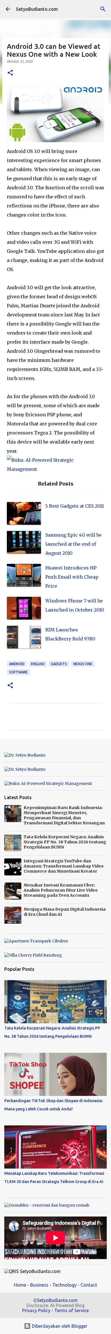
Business (39, 1284)
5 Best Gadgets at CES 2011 (74, 506)
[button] (10, 73)
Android (16, 664)
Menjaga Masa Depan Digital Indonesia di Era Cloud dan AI (65, 912)
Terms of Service (71, 1310)
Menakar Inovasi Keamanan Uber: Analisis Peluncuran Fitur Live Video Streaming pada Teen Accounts (61, 890)
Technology (64, 1284)
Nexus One (82, 664)
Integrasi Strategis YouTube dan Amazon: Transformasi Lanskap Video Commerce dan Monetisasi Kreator (64, 866)
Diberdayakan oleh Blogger (59, 1326)
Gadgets (59, 664)
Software (18, 672)
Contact (89, 1284)
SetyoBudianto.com (37, 9)
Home (20, 1284)
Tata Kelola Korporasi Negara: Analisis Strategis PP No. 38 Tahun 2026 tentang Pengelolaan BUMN (65, 842)
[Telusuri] (103, 9)
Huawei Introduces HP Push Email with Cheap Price (71, 577)
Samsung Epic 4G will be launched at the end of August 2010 (73, 544)
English (37, 664)
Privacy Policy (36, 1310)
